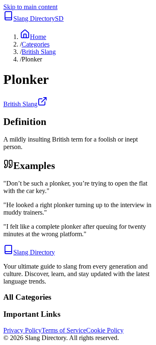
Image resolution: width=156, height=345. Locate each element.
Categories (36, 44)
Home (38, 36)
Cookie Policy (105, 330)
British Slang (39, 51)
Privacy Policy (22, 330)
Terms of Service (64, 330)
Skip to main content (30, 6)
